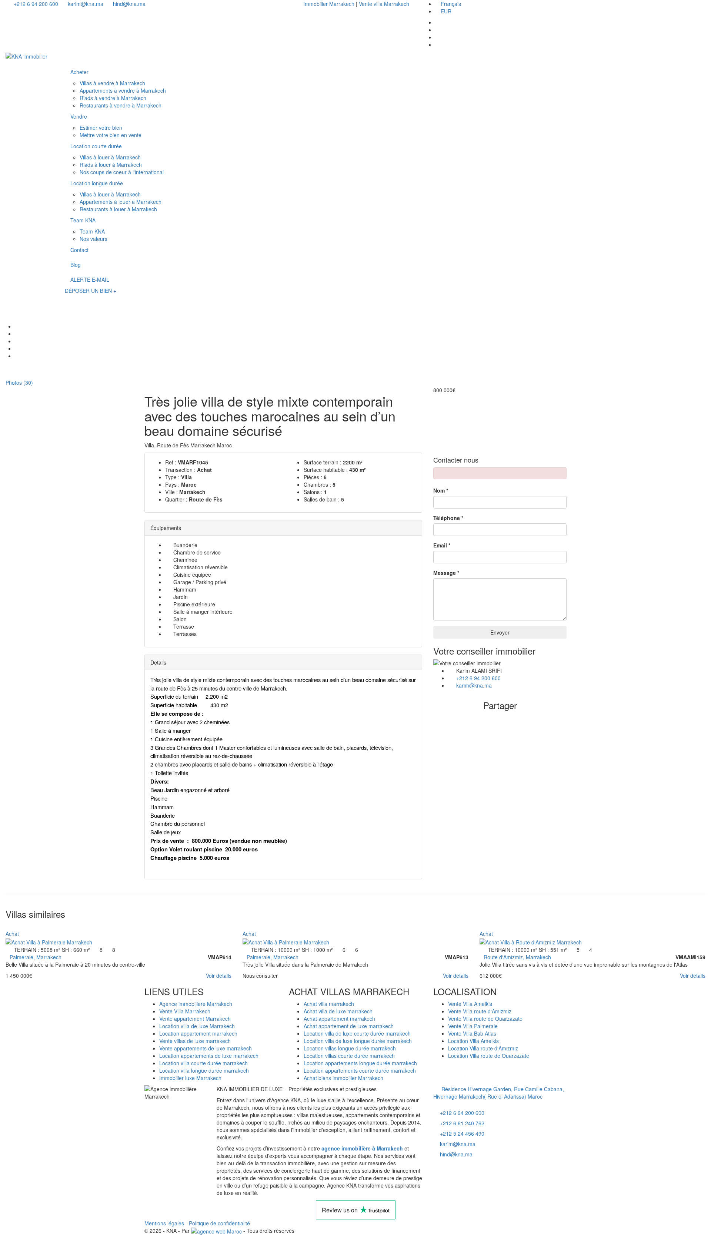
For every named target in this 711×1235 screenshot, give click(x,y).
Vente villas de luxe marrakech (195, 1040)
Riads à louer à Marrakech (111, 164)
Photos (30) (18, 382)
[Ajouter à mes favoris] (8, 926)
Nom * (440, 490)
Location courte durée (96, 146)
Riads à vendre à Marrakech (113, 98)
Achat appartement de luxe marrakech (349, 1026)
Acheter (79, 72)
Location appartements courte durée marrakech (360, 1070)
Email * (441, 545)
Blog (75, 264)
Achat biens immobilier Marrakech (343, 1078)
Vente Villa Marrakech (184, 1011)
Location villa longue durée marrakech (204, 1070)
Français (451, 3)
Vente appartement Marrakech (195, 1018)
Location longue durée (96, 183)
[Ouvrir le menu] (72, 300)
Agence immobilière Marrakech (195, 1003)
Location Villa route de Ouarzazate (488, 1055)
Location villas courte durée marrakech (349, 1055)
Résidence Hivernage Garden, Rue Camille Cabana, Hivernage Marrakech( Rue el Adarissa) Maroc (498, 1092)
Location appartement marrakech (198, 1033)
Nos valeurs (93, 238)
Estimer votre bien (101, 127)
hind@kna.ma (128, 3)
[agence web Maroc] (216, 1230)
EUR (446, 11)
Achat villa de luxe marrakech (338, 1011)
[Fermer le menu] (72, 58)
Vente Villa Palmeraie (473, 1026)
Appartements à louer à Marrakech (120, 201)
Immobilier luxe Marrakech (190, 1078)
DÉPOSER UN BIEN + (90, 290)
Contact (79, 250)
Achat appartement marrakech (339, 1018)
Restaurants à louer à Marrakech (118, 209)
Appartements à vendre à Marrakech (123, 90)
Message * (446, 572)
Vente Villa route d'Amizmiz (479, 1011)
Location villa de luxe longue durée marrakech (358, 1040)
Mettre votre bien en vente (110, 135)
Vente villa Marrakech (384, 3)
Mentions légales (164, 1223)
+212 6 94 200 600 (35, 3)
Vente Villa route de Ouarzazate (485, 1018)
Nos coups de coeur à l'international (122, 172)
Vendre (78, 116)
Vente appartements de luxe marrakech (205, 1048)
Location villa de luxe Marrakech (197, 1026)
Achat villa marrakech (329, 1003)
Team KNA (83, 220)
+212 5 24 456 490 (462, 1133)
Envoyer (500, 632)
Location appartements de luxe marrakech (208, 1055)
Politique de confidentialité (219, 1223)
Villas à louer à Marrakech (110, 157)
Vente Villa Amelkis (470, 1003)
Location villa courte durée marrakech (203, 1063)
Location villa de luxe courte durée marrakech (357, 1033)
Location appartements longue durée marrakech (360, 1063)
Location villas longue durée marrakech (350, 1048)
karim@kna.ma (84, 3)
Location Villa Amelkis (473, 1040)
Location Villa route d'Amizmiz (483, 1048)
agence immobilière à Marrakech (362, 1148)
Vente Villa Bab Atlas (472, 1033)
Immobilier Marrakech (329, 3)
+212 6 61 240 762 (462, 1123)
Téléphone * (448, 518)
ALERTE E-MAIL (89, 279)
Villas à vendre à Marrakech (112, 83)
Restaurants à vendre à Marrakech (120, 105)
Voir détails (218, 975)
